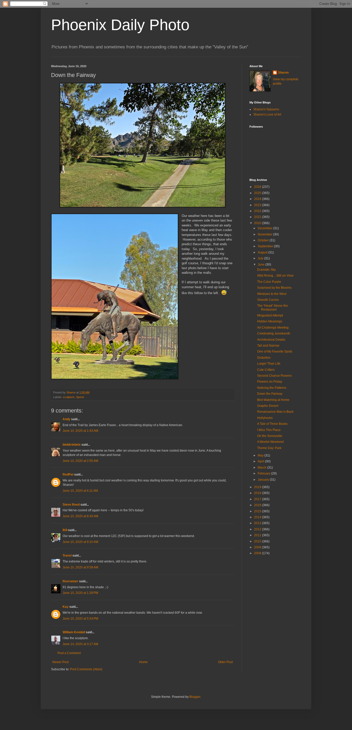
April (261, 461)
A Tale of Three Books (272, 424)
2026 (258, 187)
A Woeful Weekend (270, 442)
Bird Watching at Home (273, 400)
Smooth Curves (268, 300)
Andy (66, 419)
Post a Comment (69, 653)
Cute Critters (266, 370)
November (265, 234)
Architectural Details (271, 339)
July (261, 258)
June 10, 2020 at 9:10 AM (80, 542)
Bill (65, 530)
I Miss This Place (269, 430)
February (264, 473)
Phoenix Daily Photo (120, 24)
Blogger (194, 697)
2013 (258, 523)
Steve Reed (71, 504)
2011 (258, 535)
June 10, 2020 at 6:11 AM (80, 490)
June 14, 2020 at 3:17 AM (80, 644)
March (262, 467)
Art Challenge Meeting (273, 327)
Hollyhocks (265, 418)
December (265, 228)
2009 (258, 547)
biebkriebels (72, 444)
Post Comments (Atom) (86, 669)
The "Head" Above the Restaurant (272, 307)
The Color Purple (269, 282)
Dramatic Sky (266, 269)
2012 (258, 529)
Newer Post (60, 662)
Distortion (264, 357)
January (264, 479)
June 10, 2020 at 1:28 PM (80, 593)
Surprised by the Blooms (274, 287)
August (263, 252)
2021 (258, 217)
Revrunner (70, 581)
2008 (258, 553)
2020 (258, 223)
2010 (258, 541)
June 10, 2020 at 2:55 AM (80, 461)
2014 (258, 517)
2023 (258, 205)
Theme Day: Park (269, 448)
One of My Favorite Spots (274, 351)
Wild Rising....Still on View (275, 275)
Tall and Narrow (268, 345)
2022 (258, 211)
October (264, 240)
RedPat (68, 474)
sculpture (68, 397)
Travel (67, 555)
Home (143, 662)
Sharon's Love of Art (267, 114)
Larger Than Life (268, 363)
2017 (258, 499)
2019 (258, 487)
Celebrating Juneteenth (273, 333)
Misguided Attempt (270, 315)
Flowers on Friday (269, 381)
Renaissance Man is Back (275, 412)
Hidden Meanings (269, 321)
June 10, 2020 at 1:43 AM (80, 431)
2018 (258, 493)
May (261, 455)
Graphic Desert (267, 406)
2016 (258, 505)
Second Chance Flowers (274, 375)
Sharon (283, 72)
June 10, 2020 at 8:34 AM (80, 516)
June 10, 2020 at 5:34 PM (80, 618)
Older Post (225, 662)
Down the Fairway (269, 393)
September (266, 246)
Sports (80, 397)
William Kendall (74, 632)
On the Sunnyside (269, 436)
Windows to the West (271, 294)
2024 (258, 199)
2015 (258, 511)
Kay (66, 607)
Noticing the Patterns (271, 388)
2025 (258, 193)
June (261, 264)
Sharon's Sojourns (266, 109)
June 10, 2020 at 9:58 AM (80, 567)
